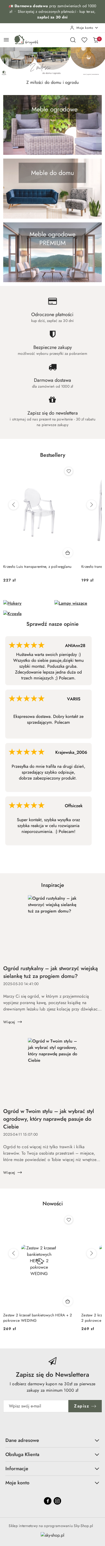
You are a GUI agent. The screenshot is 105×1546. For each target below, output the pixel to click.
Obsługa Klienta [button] (22, 1454)
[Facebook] (47, 1501)
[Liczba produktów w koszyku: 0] (96, 40)
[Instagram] (57, 1501)
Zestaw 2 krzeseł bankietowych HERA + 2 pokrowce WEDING (37, 1317)
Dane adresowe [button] (22, 1440)
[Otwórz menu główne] (6, 40)
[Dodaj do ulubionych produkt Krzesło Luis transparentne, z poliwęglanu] (69, 471)
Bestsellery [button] (52, 455)
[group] (52, 62)
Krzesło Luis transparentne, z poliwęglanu (37, 566)
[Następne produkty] (91, 504)
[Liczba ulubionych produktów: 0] (84, 40)
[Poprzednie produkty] (13, 504)
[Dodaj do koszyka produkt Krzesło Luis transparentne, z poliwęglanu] (68, 552)
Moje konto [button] (17, 1482)
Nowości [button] (53, 1203)
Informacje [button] (16, 1468)
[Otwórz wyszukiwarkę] (73, 40)
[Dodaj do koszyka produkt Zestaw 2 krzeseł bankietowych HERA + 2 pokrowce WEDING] (68, 1301)
